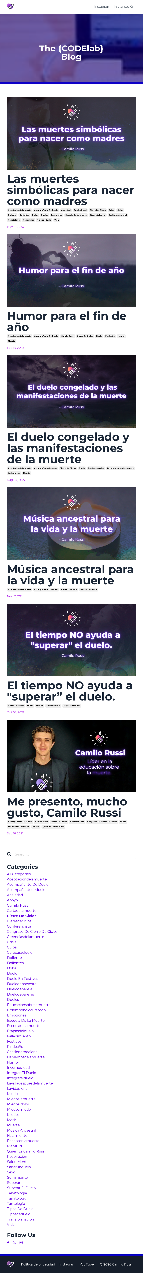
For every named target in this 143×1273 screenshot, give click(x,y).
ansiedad (66, 210)
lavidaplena (14, 473)
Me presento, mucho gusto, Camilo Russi (67, 807)
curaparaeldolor (20, 952)
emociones (56, 215)
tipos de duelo (20, 1209)
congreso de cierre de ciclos (102, 822)
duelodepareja (19, 989)
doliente (12, 215)
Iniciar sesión (124, 7)
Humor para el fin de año (66, 321)
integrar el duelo (21, 1073)
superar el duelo (71, 706)
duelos (44, 215)
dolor (35, 215)
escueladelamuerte (23, 1026)
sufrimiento (17, 1177)
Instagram (102, 7)
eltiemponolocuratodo (26, 1010)
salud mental (18, 1162)
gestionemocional (118, 215)
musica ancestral (88, 589)
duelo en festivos (22, 979)
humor (121, 336)
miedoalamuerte (21, 1099)
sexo (11, 1172)
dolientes (24, 215)
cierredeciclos (19, 921)
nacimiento (17, 1135)
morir (11, 1120)
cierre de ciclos (98, 210)
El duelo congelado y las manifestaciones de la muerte (68, 448)
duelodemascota (21, 984)
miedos (13, 1115)
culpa (120, 210)
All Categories (19, 874)
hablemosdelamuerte (26, 1057)
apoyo (12, 900)
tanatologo (14, 220)
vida (56, 220)
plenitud (14, 1146)
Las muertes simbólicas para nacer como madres (70, 190)
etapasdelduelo (98, 215)
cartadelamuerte (21, 911)
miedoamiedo (19, 1109)
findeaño (110, 336)
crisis (111, 210)
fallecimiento (19, 1036)
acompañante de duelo (46, 210)
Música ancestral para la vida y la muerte (70, 575)
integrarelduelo (20, 1078)
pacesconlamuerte (23, 1141)
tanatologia (17, 1193)
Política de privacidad (38, 1264)
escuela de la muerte (76, 215)
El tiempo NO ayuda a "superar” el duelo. (70, 691)
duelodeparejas (96, 468)
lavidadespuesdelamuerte (120, 468)
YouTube (87, 1264)
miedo (12, 1094)
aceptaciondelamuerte (19, 210)
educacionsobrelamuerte (29, 1005)
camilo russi (80, 210)
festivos (14, 1041)
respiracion (17, 1156)
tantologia (28, 220)
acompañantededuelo (45, 468)
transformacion (20, 1219)
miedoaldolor (18, 1104)
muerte (11, 341)
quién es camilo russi (53, 827)
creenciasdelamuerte (25, 937)
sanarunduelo (53, 706)
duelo (99, 336)
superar (13, 1183)
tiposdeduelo (44, 220)
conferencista (77, 822)
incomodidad (18, 1067)
